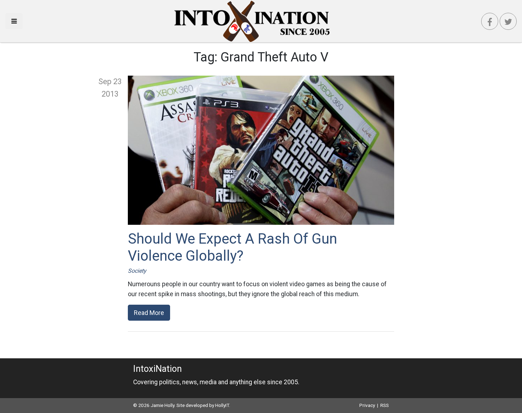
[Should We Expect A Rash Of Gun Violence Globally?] (261, 150)
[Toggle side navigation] (14, 21)
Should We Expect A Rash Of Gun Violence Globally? (232, 247)
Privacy (367, 405)
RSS (384, 405)
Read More (149, 312)
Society (137, 270)
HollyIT (222, 405)
